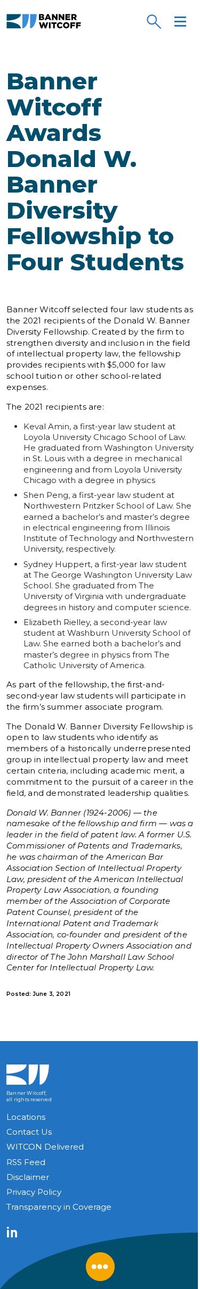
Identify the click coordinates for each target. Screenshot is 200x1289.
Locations (25, 1117)
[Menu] (180, 21)
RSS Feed (25, 1162)
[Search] (153, 21)
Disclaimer (27, 1177)
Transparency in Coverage (58, 1207)
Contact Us (29, 1132)
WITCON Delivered (45, 1147)
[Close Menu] (100, 1266)
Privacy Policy (33, 1192)
